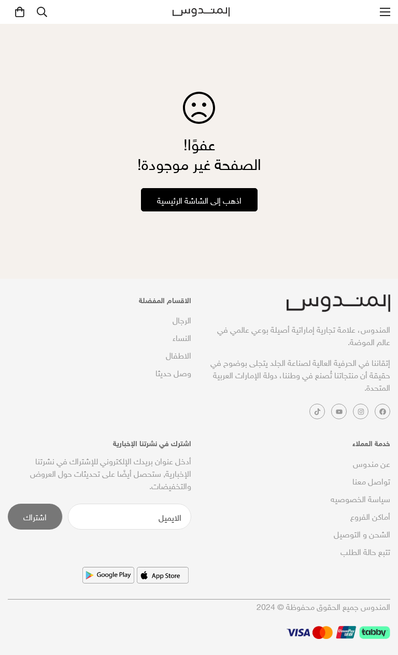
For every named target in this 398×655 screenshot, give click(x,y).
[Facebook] (382, 411)
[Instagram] (360, 411)
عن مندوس (371, 462)
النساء (182, 337)
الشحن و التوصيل (362, 533)
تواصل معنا (371, 480)
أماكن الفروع (370, 515)
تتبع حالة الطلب (365, 551)
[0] (20, 12)
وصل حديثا (173, 372)
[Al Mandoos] (201, 12)
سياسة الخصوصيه (360, 498)
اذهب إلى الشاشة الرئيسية (199, 199)
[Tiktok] (317, 411)
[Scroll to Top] (20, 598)
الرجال (182, 319)
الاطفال (178, 354)
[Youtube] (339, 411)
